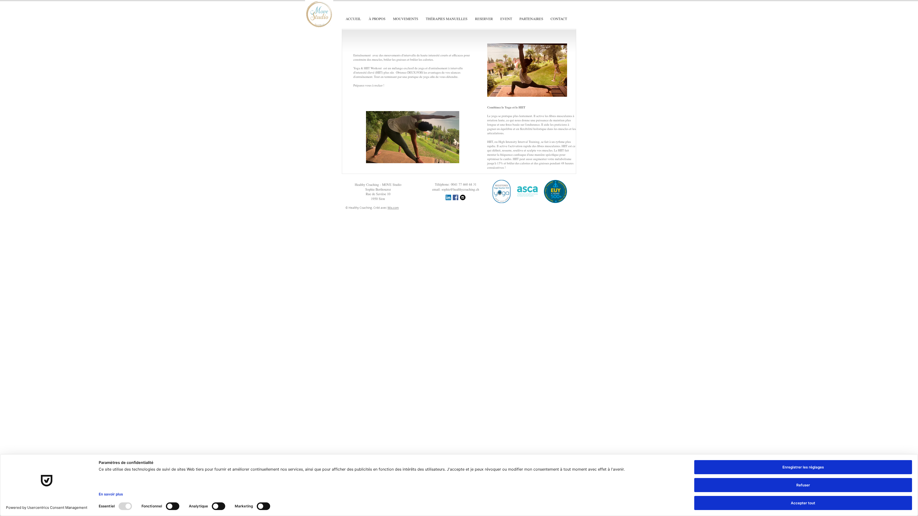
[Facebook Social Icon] (455, 197)
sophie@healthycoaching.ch (460, 189)
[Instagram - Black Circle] (462, 197)
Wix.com (393, 208)
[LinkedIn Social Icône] (448, 197)
